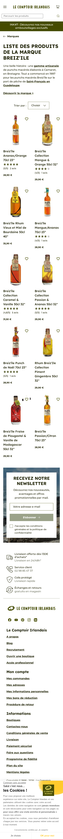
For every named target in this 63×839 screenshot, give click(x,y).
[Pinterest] (22, 620)
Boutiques (13, 720)
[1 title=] (4, 164)
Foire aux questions (19, 752)
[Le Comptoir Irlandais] (31, 7)
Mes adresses (15, 685)
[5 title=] (17, 164)
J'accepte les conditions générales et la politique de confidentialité (31, 529)
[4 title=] (14, 164)
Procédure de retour (20, 704)
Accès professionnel (20, 662)
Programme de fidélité (21, 759)
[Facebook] (9, 620)
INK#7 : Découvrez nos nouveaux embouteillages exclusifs (31, 26)
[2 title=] (7, 164)
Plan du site (14, 765)
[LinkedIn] (35, 620)
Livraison (12, 739)
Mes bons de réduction (21, 698)
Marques (13, 36)
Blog (9, 643)
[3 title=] (10, 164)
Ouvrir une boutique (20, 656)
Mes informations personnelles (27, 691)
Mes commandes (18, 678)
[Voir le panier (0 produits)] (57, 7)
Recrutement (15, 649)
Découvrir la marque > (18, 93)
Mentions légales (18, 772)
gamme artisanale (46, 65)
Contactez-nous (17, 726)
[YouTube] (16, 620)
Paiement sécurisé (19, 746)
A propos (12, 636)
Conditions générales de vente (27, 733)
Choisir (35, 105)
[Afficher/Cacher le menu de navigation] (5, 7)
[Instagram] (29, 620)
